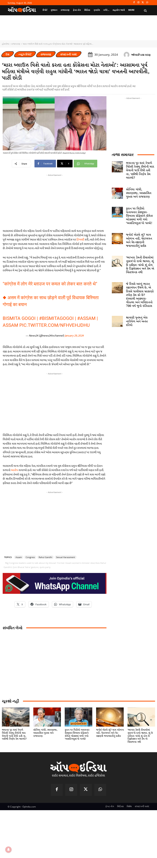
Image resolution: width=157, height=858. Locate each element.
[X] (143, 2)
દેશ (7, 54)
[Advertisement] (54, 402)
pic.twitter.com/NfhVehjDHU (54, 325)
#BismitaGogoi (56, 318)
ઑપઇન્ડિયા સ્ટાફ (141, 54)
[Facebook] (134, 2)
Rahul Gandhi (45, 557)
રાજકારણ (15, 43)
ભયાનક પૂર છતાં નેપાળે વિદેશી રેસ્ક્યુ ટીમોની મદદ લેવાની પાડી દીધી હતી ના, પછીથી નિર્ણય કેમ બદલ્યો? (140, 170)
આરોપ (14, 470)
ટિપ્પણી (80, 239)
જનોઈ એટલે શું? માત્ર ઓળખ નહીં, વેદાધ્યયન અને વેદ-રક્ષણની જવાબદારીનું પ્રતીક (139, 240)
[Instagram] (138, 2)
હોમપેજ (5, 43)
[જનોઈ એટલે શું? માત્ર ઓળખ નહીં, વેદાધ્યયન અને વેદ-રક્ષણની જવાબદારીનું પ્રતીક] (117, 238)
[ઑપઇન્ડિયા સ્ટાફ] (127, 55)
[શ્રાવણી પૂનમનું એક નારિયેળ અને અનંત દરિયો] (117, 321)
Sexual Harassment (65, 557)
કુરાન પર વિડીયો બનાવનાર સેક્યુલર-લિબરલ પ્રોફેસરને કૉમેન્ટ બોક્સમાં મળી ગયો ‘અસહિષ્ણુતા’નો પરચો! (139, 216)
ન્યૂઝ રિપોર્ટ (25, 54)
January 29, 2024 (74, 335)
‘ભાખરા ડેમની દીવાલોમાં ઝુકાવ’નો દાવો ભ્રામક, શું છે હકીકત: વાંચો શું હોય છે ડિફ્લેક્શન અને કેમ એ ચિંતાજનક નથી (140, 265)
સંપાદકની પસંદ (68, 54)
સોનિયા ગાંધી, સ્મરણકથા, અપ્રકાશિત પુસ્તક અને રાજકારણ (138, 193)
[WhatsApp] (147, 2)
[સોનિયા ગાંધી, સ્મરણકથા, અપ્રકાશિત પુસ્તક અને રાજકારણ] (117, 193)
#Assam (86, 318)
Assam (19, 557)
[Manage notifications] (8, 850)
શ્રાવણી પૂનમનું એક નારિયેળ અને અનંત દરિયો (137, 321)
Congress (30, 557)
